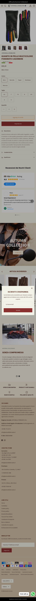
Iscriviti (18, 310)
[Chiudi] (32, 288)
